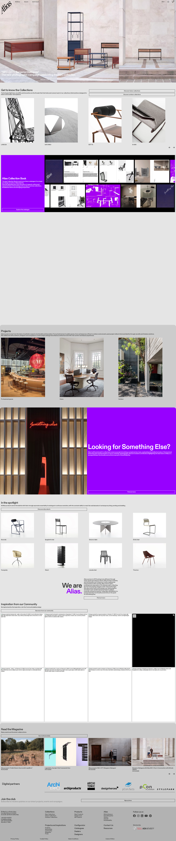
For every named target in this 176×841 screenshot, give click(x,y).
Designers (78, 834)
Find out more (131, 492)
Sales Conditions (73, 839)
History (106, 817)
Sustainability (108, 820)
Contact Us (108, 825)
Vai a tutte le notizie (44, 736)
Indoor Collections (50, 816)
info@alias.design (6, 819)
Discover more (44, 80)
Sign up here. (128, 800)
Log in (168, 2)
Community (48, 831)
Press (46, 834)
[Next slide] (173, 147)
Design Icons (78, 816)
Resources (108, 828)
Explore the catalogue (22, 210)
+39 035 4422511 (6, 818)
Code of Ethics (110, 839)
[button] (22, 640)
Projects (47, 827)
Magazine (48, 832)
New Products (78, 814)
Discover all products (44, 509)
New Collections (50, 814)
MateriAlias (48, 829)
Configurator (79, 825)
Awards (106, 819)
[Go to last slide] (169, 147)
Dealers (77, 831)
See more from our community (44, 611)
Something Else (108, 816)
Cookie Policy (44, 839)
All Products (78, 817)
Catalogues (79, 828)
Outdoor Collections (51, 817)
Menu (18, 2)
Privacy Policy (15, 839)
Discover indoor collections (132, 91)
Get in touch (35, 1)
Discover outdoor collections (132, 94)
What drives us (108, 814)
